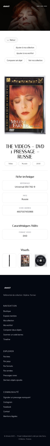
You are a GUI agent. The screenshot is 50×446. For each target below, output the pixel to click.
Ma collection (8, 320)
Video (11, 163)
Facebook (7, 406)
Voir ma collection (35, 60)
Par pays (7, 361)
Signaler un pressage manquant (16, 397)
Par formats (8, 366)
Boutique (7, 311)
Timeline (6, 339)
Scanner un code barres (13, 334)
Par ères (6, 356)
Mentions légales (10, 416)
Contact (6, 411)
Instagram (7, 402)
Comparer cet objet (14, 60)
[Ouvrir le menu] (42, 6)
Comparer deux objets (12, 329)
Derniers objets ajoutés (12, 380)
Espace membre (10, 315)
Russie (24, 163)
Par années (8, 370)
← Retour (11, 40)
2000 (39, 163)
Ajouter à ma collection (25, 47)
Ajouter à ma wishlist (25, 53)
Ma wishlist (8, 325)
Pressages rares (10, 375)
